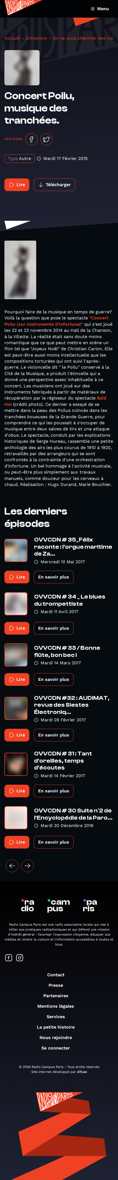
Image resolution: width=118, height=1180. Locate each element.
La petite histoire (56, 1027)
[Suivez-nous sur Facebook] (8, 958)
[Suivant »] (27, 866)
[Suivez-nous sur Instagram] (19, 958)
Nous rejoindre (56, 1037)
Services (56, 1016)
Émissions (36, 38)
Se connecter (55, 1048)
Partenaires (55, 995)
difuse (82, 1072)
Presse (56, 985)
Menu (103, 8)
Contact (55, 974)
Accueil (12, 38)
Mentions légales (55, 1006)
